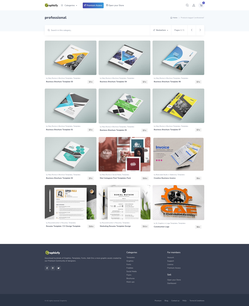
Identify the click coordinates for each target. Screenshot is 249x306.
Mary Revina (52, 78)
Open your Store (116, 5)
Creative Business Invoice (165, 178)
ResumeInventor (54, 223)
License (170, 264)
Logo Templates (172, 223)
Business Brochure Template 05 (113, 130)
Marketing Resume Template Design (115, 226)
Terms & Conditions (197, 301)
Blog (166, 301)
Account (170, 257)
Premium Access (94, 5)
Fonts (128, 264)
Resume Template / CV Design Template (63, 226)
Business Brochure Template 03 (59, 81)
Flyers (128, 275)
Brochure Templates (65, 78)
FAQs (184, 301)
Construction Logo (161, 226)
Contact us (175, 301)
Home (175, 18)
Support (170, 261)
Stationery (173, 175)
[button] (187, 5)
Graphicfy (63, 301)
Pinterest (52, 268)
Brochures (130, 278)
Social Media (116, 175)
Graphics (129, 261)
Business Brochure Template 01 (59, 129)
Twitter (58, 268)
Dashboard (171, 283)
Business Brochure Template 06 (167, 81)
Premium (158, 301)
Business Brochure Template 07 (167, 129)
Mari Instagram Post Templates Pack (115, 178)
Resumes (64, 223)
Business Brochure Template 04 (113, 81)
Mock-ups (130, 282)
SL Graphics (160, 223)
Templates (76, 78)
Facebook (47, 268)
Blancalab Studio (162, 175)
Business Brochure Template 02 (59, 178)
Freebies (129, 268)
